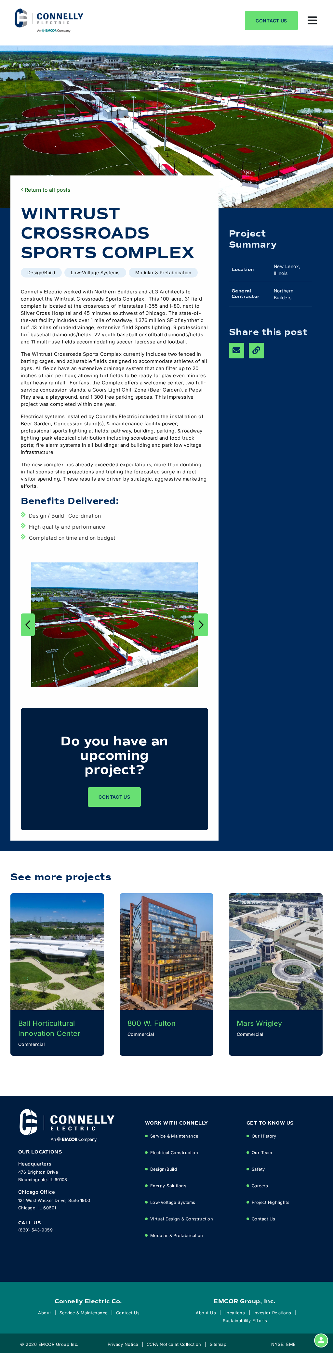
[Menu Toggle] (312, 20)
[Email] (236, 350)
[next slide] (201, 624)
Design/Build (163, 1169)
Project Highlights (270, 1202)
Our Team (262, 1152)
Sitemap (218, 1344)
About (44, 1312)
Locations (234, 1312)
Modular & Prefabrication (176, 1235)
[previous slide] (28, 624)
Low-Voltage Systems (172, 1202)
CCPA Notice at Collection (174, 1344)
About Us (206, 1312)
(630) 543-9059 (35, 1230)
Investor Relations (272, 1312)
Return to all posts (47, 190)
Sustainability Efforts (245, 1320)
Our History (264, 1136)
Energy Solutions (168, 1185)
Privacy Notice (123, 1344)
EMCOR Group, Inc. (244, 1301)
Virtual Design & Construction (181, 1219)
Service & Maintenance (174, 1136)
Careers (260, 1185)
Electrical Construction (174, 1152)
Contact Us (271, 20)
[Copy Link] (256, 350)
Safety (258, 1169)
